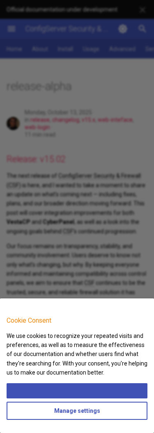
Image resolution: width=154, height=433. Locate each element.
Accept (77, 390)
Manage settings (77, 410)
